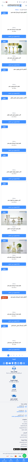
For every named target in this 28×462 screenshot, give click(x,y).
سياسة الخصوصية (23, 427)
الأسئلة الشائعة (24, 425)
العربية (4, 2)
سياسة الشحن (24, 444)
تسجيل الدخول (24, 435)
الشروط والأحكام (24, 446)
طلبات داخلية (24, 429)
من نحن (25, 421)
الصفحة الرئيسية (23, 9)
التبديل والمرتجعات (23, 442)
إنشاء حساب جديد (23, 437)
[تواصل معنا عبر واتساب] (24, 456)
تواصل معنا (24, 423)
